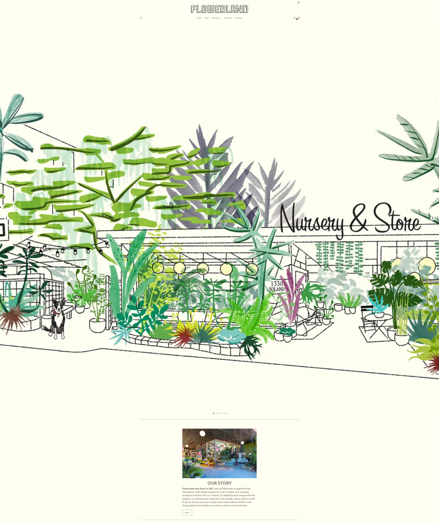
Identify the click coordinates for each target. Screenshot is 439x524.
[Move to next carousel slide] (432, 218)
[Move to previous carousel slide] (6, 218)
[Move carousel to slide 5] (224, 413)
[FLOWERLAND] (219, 9)
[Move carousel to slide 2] (216, 413)
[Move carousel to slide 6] (227, 413)
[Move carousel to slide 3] (219, 413)
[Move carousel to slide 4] (221, 413)
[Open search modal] (140, 18)
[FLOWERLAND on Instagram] (298, 2)
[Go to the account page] (293, 18)
